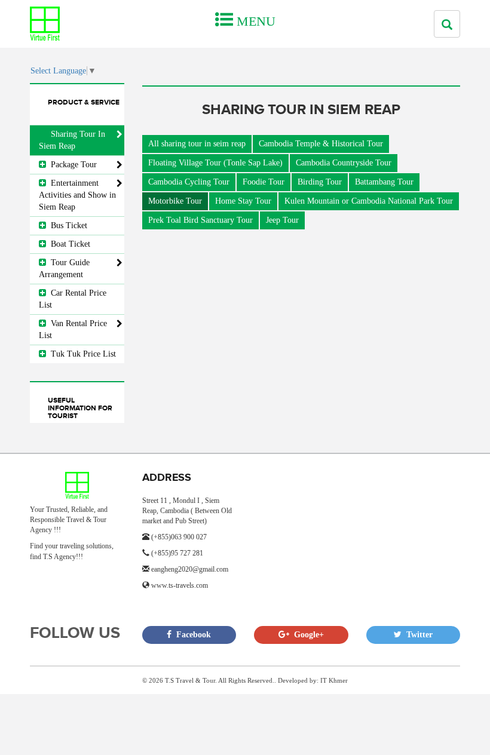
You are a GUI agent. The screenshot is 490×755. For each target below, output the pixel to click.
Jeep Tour (282, 220)
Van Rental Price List (73, 329)
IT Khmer (334, 680)
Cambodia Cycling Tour (188, 181)
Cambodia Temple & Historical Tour (321, 143)
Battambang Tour (384, 181)
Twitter (417, 634)
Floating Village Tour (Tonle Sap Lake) (215, 162)
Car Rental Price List (72, 299)
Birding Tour (320, 181)
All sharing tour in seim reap (197, 143)
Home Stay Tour (243, 201)
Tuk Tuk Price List (81, 353)
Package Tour (71, 164)
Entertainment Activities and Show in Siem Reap (77, 195)
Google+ (306, 634)
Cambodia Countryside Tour (343, 162)
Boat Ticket (68, 244)
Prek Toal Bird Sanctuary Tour (200, 220)
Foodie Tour (263, 181)
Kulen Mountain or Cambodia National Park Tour (368, 201)
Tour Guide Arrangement (64, 268)
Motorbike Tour (175, 201)
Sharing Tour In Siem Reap (72, 140)
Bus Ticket (66, 225)
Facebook (191, 634)
